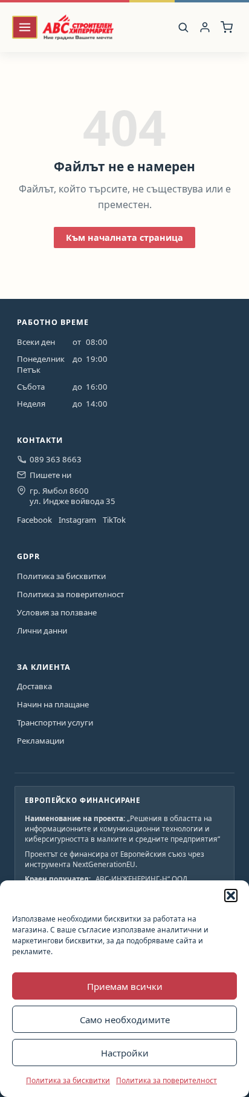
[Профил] (205, 28)
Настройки (125, 1053)
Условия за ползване (57, 612)
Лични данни (42, 630)
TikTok (114, 520)
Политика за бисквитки (68, 1080)
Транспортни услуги (55, 722)
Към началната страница (124, 237)
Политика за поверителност (166, 1080)
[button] (231, 895)
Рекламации (40, 740)
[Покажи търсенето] (183, 27)
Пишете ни (50, 475)
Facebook (34, 520)
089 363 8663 (56, 459)
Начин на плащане (53, 704)
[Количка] (227, 28)
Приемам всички (125, 986)
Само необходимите (125, 1019)
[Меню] (24, 27)
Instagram (77, 520)
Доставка (34, 686)
